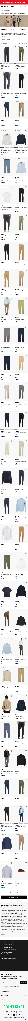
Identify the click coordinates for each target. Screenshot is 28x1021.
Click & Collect (7, 957)
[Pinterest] (17, 1015)
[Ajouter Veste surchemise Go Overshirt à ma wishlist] (26, 611)
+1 (5, 97)
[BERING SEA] (17, 125)
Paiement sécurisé (8, 943)
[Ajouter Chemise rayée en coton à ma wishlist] (26, 554)
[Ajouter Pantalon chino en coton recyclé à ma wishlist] (11, 244)
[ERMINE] (15, 549)
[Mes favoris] (23, 6)
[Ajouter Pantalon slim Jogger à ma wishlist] (11, 723)
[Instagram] (11, 1015)
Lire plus (3, 36)
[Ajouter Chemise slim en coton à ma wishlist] (11, 130)
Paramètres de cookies (19, 1017)
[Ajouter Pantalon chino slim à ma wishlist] (11, 271)
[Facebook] (9, 1015)
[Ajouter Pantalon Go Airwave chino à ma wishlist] (11, 73)
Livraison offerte (8, 947)
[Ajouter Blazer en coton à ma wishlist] (26, 696)
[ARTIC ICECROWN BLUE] (16, 521)
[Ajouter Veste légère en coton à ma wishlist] (11, 696)
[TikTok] (14, 1015)
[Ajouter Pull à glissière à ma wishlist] (26, 582)
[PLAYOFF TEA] (17, 521)
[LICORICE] (2, 294)
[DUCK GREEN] (2, 493)
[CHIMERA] (15, 663)
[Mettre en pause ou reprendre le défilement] (1, 2)
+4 (20, 125)
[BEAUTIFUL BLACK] (2, 97)
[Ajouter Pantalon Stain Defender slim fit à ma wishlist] (26, 102)
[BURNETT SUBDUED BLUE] (16, 578)
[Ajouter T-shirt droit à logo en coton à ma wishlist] (11, 187)
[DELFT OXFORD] (15, 521)
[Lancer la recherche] (2, 10)
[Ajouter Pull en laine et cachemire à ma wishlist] (26, 130)
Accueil (2, 13)
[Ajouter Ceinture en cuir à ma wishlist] (26, 863)
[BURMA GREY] (4, 182)
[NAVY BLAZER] (3, 97)
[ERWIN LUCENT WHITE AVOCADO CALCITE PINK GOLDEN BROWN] (16, 182)
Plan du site (4, 1019)
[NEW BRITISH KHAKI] (15, 125)
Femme (8, 39)
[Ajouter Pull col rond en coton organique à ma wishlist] (11, 469)
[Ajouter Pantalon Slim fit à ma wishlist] (11, 780)
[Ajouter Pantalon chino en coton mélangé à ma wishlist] (26, 356)
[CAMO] (15, 239)
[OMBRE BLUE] (17, 97)
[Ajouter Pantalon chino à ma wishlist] (26, 215)
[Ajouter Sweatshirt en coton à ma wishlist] (26, 751)
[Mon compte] (20, 6)
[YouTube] (19, 1015)
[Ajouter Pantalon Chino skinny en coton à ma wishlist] (26, 441)
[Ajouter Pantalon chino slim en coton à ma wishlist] (26, 187)
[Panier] (26, 6)
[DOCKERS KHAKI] (16, 211)
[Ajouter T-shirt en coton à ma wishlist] (11, 582)
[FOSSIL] (17, 211)
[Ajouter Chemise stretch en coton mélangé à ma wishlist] (26, 498)
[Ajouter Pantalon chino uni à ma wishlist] (11, 46)
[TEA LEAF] (4, 97)
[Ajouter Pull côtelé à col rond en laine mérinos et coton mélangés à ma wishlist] (11, 668)
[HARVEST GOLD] (3, 379)
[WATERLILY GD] (4, 887)
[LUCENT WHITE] (15, 578)
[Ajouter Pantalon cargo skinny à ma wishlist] (11, 498)
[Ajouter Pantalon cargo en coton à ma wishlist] (11, 356)
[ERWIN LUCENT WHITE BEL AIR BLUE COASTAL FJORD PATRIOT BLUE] (2, 154)
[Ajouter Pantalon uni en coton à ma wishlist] (26, 299)
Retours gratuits (8, 952)
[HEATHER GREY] (16, 606)
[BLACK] (15, 211)
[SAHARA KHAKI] (16, 239)
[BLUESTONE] (17, 379)
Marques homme (13, 13)
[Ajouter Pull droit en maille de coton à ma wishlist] (11, 835)
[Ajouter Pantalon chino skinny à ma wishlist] (26, 46)
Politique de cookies (7, 1017)
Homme (7, 13)
